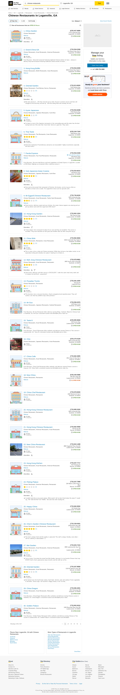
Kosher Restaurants (53, 644)
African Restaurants (53, 647)
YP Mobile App (44, 668)
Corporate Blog (12, 670)
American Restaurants (53, 52)
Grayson (12, 638)
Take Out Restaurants (54, 635)
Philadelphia (101, 674)
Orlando (100, 672)
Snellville (12, 636)
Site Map (42, 670)
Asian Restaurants (39, 13)
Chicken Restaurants (54, 642)
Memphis (87, 678)
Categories (43, 672)
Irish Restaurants (53, 645)
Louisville (88, 676)
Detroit (87, 665)
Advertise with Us (13, 668)
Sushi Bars (52, 113)
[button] (107, 3)
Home (10, 13)
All (24, 21)
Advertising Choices (14, 672)
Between (12, 641)
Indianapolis (88, 668)
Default (77, 21)
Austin (74, 667)
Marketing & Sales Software (16, 678)
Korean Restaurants (53, 641)
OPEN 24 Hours (35, 25)
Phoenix (100, 676)
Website (26, 35)
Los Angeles (88, 674)
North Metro (13, 643)
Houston (87, 667)
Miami (100, 665)
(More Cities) (84, 661)
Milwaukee (101, 667)
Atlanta (74, 665)
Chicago (74, 674)
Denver (74, 678)
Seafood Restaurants (55, 305)
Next (80, 624)
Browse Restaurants (46, 674)
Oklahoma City (102, 670)
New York (101, 668)
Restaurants (28, 13)
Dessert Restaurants (54, 639)
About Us (11, 665)
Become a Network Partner (16, 674)
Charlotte (74, 672)
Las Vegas (88, 672)
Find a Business (45, 667)
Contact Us (11, 667)
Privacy (38, 683)
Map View (14, 21)
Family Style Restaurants (54, 198)
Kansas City (88, 670)
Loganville (20, 13)
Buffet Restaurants (41, 71)
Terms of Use (73, 683)
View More (77, 651)
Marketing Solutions (14, 676)
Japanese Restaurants (42, 113)
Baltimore (75, 668)
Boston (74, 670)
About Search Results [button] (106, 21)
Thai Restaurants (41, 134)
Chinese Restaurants (29, 33)
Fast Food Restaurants (42, 155)
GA (15, 13)
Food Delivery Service (42, 88)
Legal (80, 683)
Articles (42, 665)
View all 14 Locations (74, 155)
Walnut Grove (14, 640)
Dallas (74, 676)
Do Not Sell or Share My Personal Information (55, 683)
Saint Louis (101, 678)
